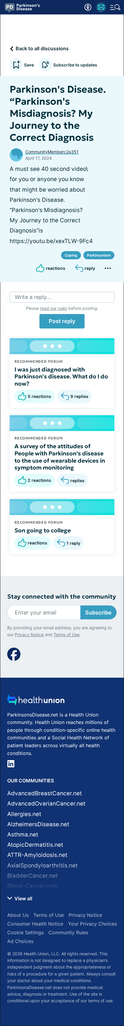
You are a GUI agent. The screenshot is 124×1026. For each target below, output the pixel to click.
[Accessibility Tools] (88, 7)
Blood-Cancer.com (32, 886)
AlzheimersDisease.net (38, 824)
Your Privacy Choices (92, 924)
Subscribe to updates (75, 64)
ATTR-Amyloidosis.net (37, 855)
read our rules (53, 308)
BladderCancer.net (32, 875)
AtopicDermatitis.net (35, 844)
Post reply (62, 321)
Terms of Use (66, 634)
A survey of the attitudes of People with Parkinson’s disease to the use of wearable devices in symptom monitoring (59, 456)
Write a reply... (33, 297)
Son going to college (42, 530)
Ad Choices (20, 941)
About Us (18, 915)
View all (22, 898)
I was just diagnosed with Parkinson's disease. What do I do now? (61, 376)
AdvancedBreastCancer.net (44, 793)
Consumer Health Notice (35, 924)
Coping (71, 255)
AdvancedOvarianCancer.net (46, 803)
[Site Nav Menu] (115, 7)
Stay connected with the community (61, 596)
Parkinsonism (99, 255)
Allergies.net (24, 814)
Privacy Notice (29, 634)
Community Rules (68, 932)
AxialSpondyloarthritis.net (42, 865)
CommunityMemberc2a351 (52, 151)
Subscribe (98, 612)
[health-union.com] (35, 702)
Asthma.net (22, 834)
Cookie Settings (25, 932)
